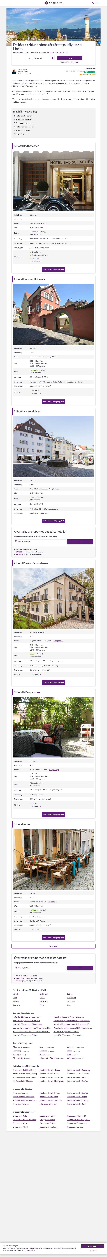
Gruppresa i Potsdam (48, 1116)
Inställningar (93, 1251)
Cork (15, 997)
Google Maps (41, 223)
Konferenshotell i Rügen (77, 1096)
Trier (69, 1054)
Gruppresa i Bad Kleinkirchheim (25, 1070)
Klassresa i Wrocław (48, 1104)
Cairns (69, 994)
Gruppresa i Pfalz (20, 1116)
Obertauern (17, 1047)
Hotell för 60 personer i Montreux (26, 1020)
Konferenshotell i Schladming (25, 1073)
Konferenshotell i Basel (76, 1077)
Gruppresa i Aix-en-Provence (24, 1119)
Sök (70, 57)
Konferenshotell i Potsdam (23, 1096)
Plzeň (42, 1005)
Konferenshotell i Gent (49, 1073)
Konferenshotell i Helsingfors (52, 1081)
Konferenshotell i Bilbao (50, 1093)
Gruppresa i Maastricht (76, 1116)
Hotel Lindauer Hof (23, 119)
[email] (97, 3)
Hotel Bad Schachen (24, 116)
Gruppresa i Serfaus (75, 1127)
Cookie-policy (30, 1250)
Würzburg (71, 1058)
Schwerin (16, 1005)
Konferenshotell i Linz (49, 1096)
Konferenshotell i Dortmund (24, 1077)
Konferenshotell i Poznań (23, 1081)
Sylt (41, 1054)
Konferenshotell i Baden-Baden (25, 1100)
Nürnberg (17, 1051)
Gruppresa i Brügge (48, 1123)
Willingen (44, 994)
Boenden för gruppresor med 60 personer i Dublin (73, 1024)
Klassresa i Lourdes (20, 1093)
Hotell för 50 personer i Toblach (66, 1031)
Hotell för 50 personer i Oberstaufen (27, 1024)
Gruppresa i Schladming (76, 1123)
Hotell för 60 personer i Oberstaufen (68, 1035)
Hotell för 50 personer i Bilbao (25, 1035)
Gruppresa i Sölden (47, 1119)
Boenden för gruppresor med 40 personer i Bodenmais (32, 1031)
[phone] (93, 3)
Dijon (42, 997)
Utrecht (16, 994)
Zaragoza (43, 1001)
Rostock (43, 1051)
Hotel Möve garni (23, 130)
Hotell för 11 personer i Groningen (27, 1017)
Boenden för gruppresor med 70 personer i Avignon (73, 1020)
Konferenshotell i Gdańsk (77, 1081)
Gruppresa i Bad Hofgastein (78, 1119)
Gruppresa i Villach (20, 1127)
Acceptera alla (92, 1246)
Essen (69, 1051)
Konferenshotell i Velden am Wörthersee (52, 1077)
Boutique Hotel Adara (25, 123)
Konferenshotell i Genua (50, 1070)
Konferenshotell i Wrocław (51, 1100)
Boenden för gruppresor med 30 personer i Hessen (32, 1028)
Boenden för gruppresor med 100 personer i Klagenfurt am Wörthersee (73, 1028)
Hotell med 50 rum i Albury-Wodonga (69, 1017)
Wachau (43, 1047)
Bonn (69, 1005)
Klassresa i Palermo (21, 1104)
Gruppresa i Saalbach (48, 1127)
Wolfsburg (71, 997)
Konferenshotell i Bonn (76, 1104)
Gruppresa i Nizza (20, 1123)
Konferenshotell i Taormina (78, 1073)
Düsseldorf (17, 1058)
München (71, 1001)
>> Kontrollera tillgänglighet (53, 269)
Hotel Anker (20, 134)
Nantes (16, 1001)
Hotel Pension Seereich (25, 127)
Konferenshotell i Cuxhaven (78, 1070)
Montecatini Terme (47, 1058)
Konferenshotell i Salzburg (78, 1100)
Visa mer (53, 946)
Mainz (15, 1054)
